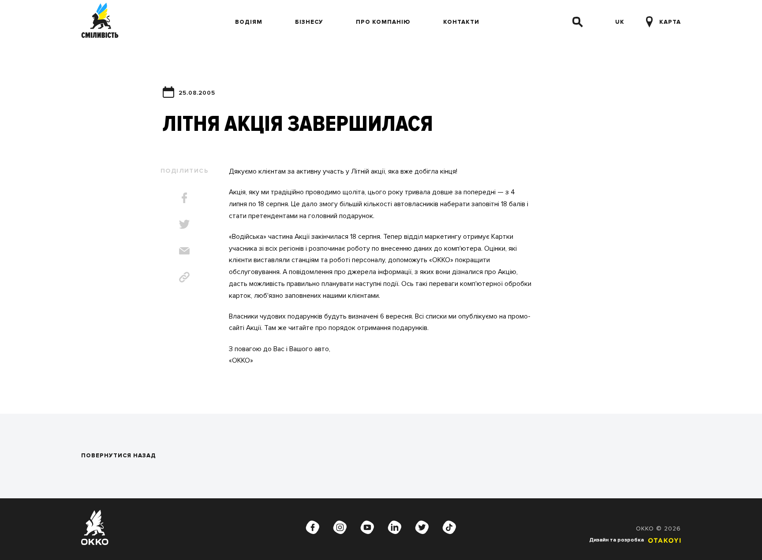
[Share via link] (184, 277)
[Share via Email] (184, 250)
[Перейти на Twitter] (422, 527)
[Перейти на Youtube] (367, 527)
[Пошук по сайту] (578, 22)
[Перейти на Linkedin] (395, 527)
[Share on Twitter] (184, 224)
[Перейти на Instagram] (340, 527)
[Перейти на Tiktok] (449, 527)
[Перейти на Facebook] (313, 527)
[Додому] (100, 22)
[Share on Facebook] (184, 198)
